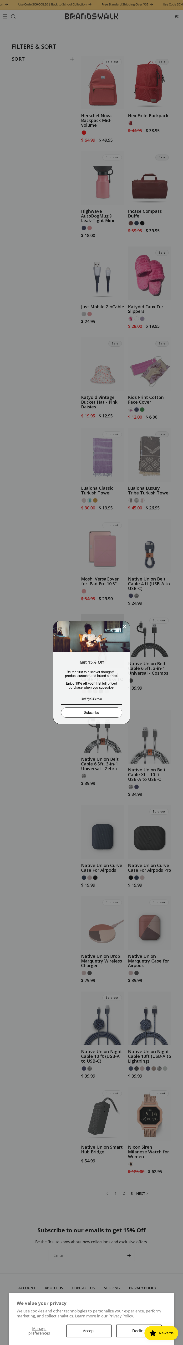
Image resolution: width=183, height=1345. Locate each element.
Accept (89, 1330)
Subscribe (91, 712)
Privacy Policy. (121, 1316)
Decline (139, 1330)
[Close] (124, 626)
